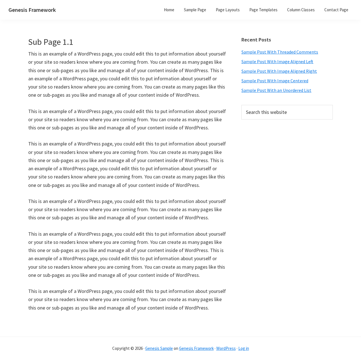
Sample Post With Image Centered (274, 80)
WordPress (226, 348)
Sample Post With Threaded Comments (279, 52)
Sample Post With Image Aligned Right (279, 71)
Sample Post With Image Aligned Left (277, 61)
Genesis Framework (32, 9)
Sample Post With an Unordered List (276, 90)
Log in (243, 348)
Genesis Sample (159, 348)
